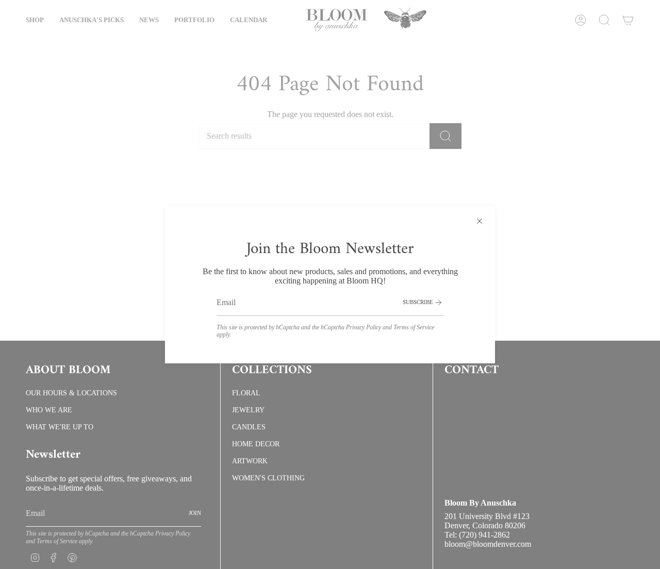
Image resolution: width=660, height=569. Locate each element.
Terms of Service (413, 327)
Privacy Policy (363, 327)
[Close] (479, 221)
